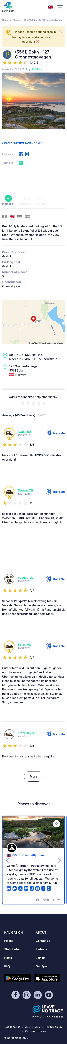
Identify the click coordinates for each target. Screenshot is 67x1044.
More (33, 776)
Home (5, 20)
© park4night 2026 (16, 1037)
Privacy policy (53, 1026)
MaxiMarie (36, 69)
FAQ (7, 966)
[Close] (60, 31)
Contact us (43, 940)
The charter (12, 949)
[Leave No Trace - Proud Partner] (48, 1011)
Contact (42, 204)
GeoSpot (42, 966)
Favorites (25, 204)
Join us (40, 958)
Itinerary (8, 204)
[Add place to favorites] (56, 823)
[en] (50, 6)
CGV (37, 1026)
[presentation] (7, 101)
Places (16, 20)
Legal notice (12, 1026)
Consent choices (35, 1031)
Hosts (8, 958)
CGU (27, 1026)
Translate (58, 433)
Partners (41, 949)
